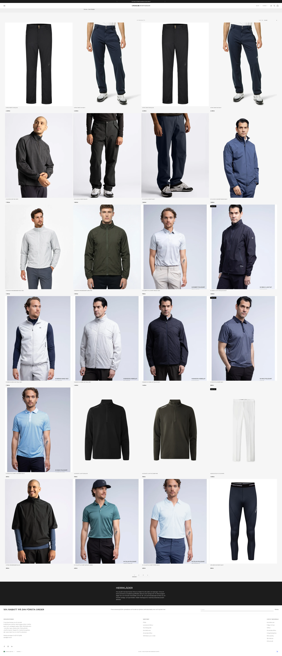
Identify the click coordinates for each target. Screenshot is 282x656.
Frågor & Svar (271, 625)
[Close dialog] (23, 636)
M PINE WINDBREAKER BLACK (13, 565)
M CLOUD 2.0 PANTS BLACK (80, 199)
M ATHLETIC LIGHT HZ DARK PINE (150, 473)
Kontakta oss (147, 630)
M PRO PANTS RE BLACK (148, 107)
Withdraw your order (149, 636)
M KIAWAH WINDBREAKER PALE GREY (15, 290)
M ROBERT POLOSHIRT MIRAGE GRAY (151, 290)
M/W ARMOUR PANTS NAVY (217, 565)
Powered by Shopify (154, 651)
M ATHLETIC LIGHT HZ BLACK (81, 473)
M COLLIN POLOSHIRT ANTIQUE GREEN (83, 565)
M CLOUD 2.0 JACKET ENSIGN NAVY (218, 199)
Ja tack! (13, 647)
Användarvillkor (147, 633)
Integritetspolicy (271, 633)
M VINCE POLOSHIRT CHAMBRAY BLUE (15, 473)
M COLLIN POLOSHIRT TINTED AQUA (151, 565)
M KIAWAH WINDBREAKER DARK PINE (83, 290)
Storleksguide (147, 627)
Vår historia (270, 638)
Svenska (265, 5)
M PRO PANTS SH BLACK (12, 107)
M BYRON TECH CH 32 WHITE (217, 473)
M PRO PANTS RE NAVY (215, 107)
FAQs (144, 622)
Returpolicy (270, 636)
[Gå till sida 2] (147, 575)
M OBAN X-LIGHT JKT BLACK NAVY (218, 290)
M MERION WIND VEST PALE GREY (14, 382)
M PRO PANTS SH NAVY (79, 107)
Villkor (269, 627)
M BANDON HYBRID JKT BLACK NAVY (151, 382)
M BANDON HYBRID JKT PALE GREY (82, 382)
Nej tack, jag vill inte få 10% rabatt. (13, 651)
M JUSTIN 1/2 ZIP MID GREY (12, 199)
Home (85, 9)
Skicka (276, 609)
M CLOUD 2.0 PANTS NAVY (148, 199)
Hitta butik (270, 641)
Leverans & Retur (148, 625)
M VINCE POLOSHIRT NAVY (216, 382)
